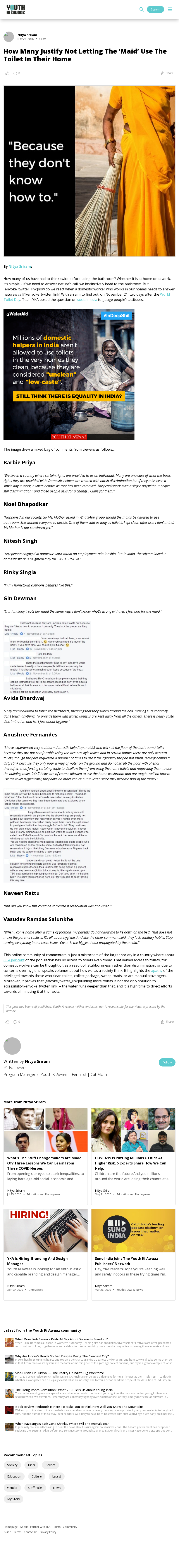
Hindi (31, 1465)
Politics (50, 1465)
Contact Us (31, 1532)
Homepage (11, 1527)
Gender (12, 1488)
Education (14, 1476)
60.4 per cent (13, 960)
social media (87, 299)
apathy (156, 970)
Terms (18, 1532)
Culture (37, 1476)
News (57, 1488)
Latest (56, 1476)
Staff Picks (35, 1488)
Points (57, 1527)
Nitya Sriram (20, 266)
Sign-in (155, 9)
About (24, 1527)
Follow (167, 1062)
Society (12, 1465)
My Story (13, 1499)
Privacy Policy (48, 1532)
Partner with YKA (40, 1527)
